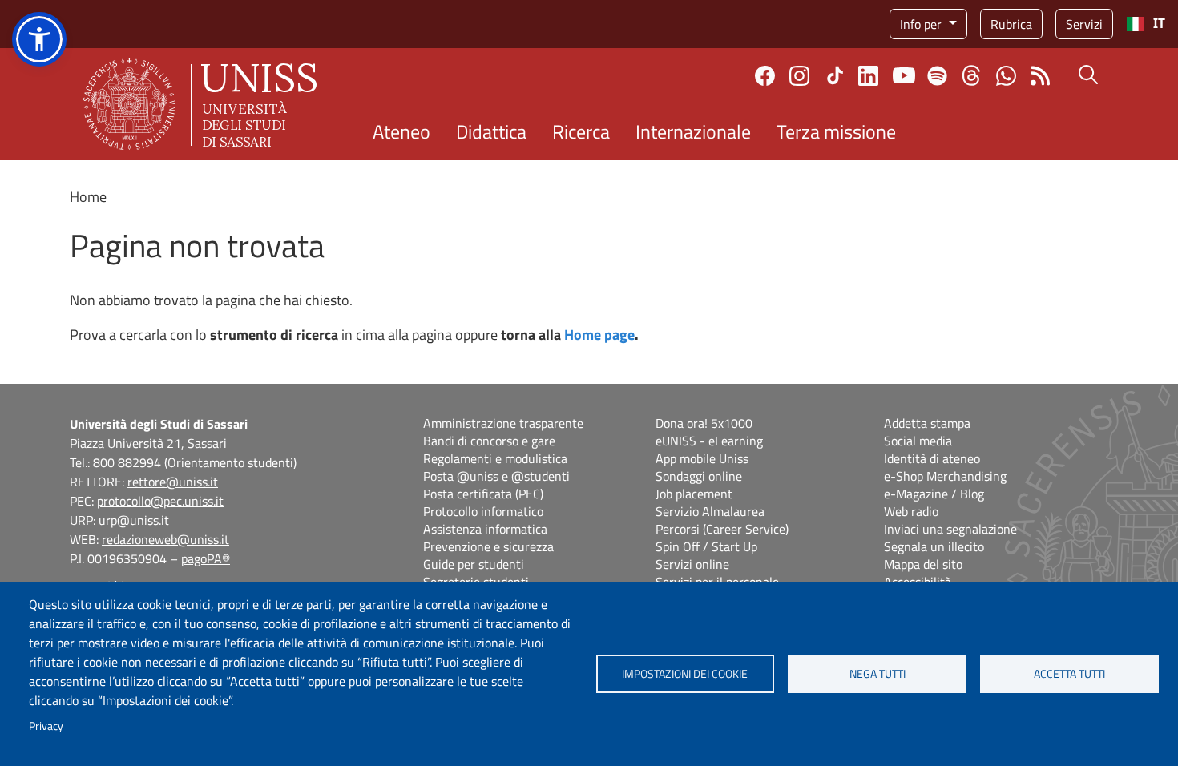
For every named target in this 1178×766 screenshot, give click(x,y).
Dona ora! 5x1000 (704, 423)
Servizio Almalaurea (710, 511)
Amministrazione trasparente (503, 423)
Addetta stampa (927, 423)
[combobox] (1145, 24)
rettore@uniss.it (172, 481)
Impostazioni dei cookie (685, 674)
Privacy (46, 726)
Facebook (765, 76)
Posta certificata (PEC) (483, 493)
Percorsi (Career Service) (722, 529)
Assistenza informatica (485, 529)
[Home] (200, 104)
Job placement (694, 493)
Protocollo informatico (483, 511)
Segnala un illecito (934, 546)
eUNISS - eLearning (709, 441)
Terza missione (836, 131)
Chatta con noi (1006, 76)
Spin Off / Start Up (706, 546)
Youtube (904, 75)
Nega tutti (877, 674)
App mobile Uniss (702, 458)
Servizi (1084, 24)
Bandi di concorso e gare (489, 441)
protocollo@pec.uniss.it (160, 500)
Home (88, 197)
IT (1159, 23)
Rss (1041, 76)
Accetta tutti (1069, 674)
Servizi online (692, 564)
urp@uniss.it (134, 520)
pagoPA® (205, 558)
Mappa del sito (923, 564)
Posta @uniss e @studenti (496, 476)
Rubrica (1011, 24)
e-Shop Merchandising (945, 476)
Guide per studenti (473, 564)
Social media (918, 441)
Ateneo (401, 131)
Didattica (491, 131)
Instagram (799, 76)
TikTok (835, 75)
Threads (972, 75)
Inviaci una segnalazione (950, 529)
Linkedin (868, 76)
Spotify (937, 76)
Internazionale (693, 131)
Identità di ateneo (932, 458)
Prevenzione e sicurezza (488, 546)
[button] (39, 39)
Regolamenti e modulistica (495, 458)
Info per (922, 24)
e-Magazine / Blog (934, 493)
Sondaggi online (699, 476)
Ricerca (581, 131)
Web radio (911, 511)
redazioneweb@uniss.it (165, 539)
